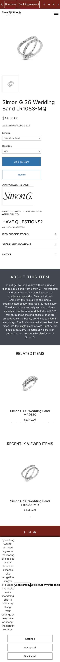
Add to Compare (12, 211)
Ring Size (7, 146)
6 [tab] (30, 422)
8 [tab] (39, 422)
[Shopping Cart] (54, 4)
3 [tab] (16, 422)
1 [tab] (6, 422)
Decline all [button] (30, 656)
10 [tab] (48, 422)
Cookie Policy (22, 584)
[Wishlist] (49, 4)
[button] (56, 13)
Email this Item (11, 214)
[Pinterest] (34, 532)
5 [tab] (25, 422)
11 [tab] (53, 422)
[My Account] (58, 4)
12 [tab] (30, 427)
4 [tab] (20, 422)
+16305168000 (18, 227)
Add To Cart (21, 161)
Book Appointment (29, 4)
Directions (10, 4)
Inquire (22, 174)
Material (6, 133)
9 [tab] (43, 422)
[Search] (44, 4)
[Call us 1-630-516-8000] (2, 4)
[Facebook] (25, 532)
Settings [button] (30, 638)
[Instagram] (30, 532)
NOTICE (7, 254)
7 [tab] (34, 422)
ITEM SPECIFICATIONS (15, 234)
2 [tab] (11, 422)
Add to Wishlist (33, 211)
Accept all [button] (30, 647)
